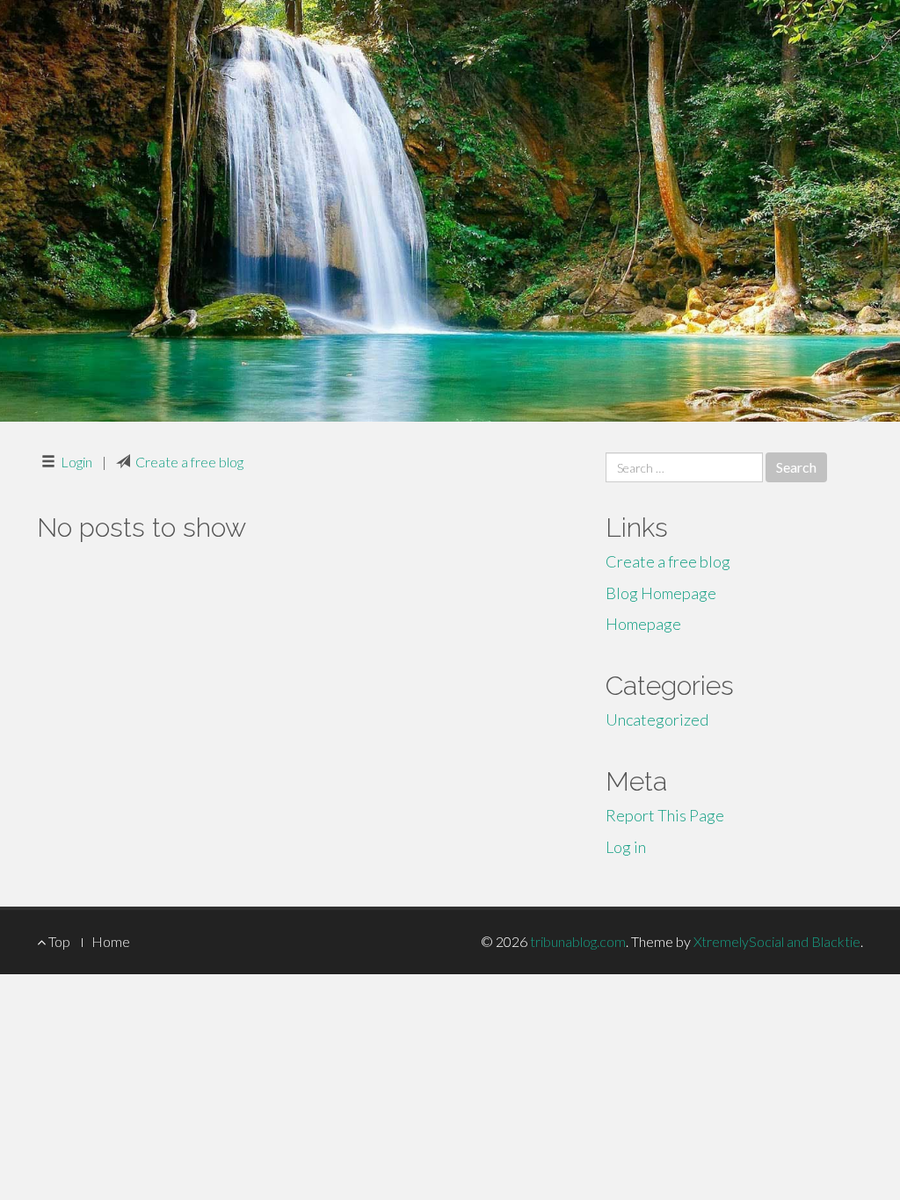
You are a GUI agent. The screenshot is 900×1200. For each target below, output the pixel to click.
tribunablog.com (578, 941)
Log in (626, 847)
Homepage (643, 623)
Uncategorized (657, 719)
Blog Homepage (661, 593)
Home (110, 941)
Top (58, 941)
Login (76, 461)
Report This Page (665, 815)
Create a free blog (189, 461)
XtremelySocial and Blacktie (776, 941)
